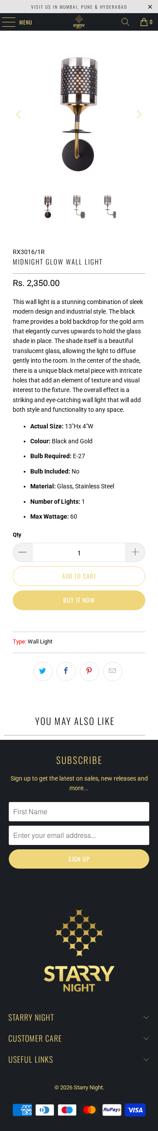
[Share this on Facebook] (66, 671)
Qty (17, 534)
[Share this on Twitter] (43, 671)
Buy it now (79, 599)
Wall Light (40, 641)
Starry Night (88, 1087)
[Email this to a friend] (112, 671)
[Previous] (19, 114)
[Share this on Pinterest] (89, 671)
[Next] (139, 114)
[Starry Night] (79, 22)
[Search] (125, 22)
